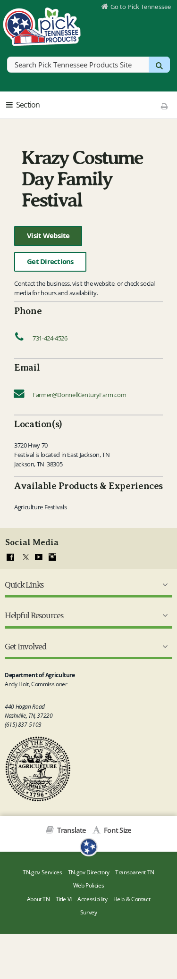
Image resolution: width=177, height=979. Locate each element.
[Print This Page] (164, 106)
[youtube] (39, 557)
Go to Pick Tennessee (140, 6)
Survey (88, 912)
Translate (71, 830)
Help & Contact (132, 899)
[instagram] (52, 557)
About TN (38, 899)
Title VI (64, 899)
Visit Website (48, 236)
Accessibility (92, 899)
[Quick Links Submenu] (163, 585)
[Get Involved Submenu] (163, 646)
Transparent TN (134, 872)
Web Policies (88, 885)
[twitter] (24, 557)
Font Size (116, 830)
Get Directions (50, 261)
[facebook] (10, 557)
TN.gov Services (42, 872)
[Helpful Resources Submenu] (163, 615)
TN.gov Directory (89, 872)
